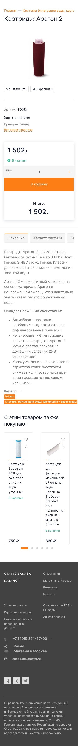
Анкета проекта (54, 616)
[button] (24, 548)
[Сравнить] (26, 446)
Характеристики (47, 238)
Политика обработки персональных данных (18, 624)
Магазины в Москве (57, 580)
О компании (51, 573)
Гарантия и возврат (17, 612)
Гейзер (9, 396)
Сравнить (45, 89)
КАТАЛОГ (12, 580)
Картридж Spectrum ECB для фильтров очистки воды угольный (16, 478)
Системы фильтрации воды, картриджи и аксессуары (41, 401)
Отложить (18, 89)
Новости (49, 594)
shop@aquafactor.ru (26, 658)
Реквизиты (50, 587)
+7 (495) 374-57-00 (30, 639)
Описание (16, 238)
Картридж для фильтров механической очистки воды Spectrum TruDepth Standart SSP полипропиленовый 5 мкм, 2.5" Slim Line (55, 494)
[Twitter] (25, 680)
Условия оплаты (15, 605)
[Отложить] (26, 439)
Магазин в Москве (30, 651)
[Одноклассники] (16, 680)
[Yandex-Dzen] (7, 680)
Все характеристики (18, 129)
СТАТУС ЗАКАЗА (17, 573)
